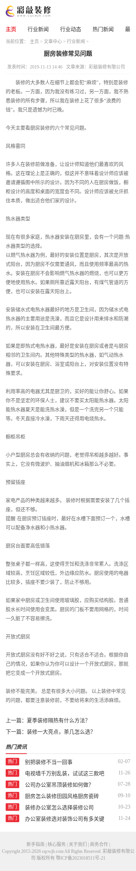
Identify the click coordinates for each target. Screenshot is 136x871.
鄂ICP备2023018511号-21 (80, 858)
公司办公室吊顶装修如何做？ (59, 785)
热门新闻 (103, 29)
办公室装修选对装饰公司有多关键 (64, 819)
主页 (11, 29)
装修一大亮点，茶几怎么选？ (61, 732)
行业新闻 (38, 29)
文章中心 (53, 41)
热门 (12, 761)
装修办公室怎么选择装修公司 (59, 807)
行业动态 (70, 29)
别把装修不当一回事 (49, 762)
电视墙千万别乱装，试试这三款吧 (64, 773)
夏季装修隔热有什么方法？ (58, 720)
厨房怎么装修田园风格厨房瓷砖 (62, 796)
